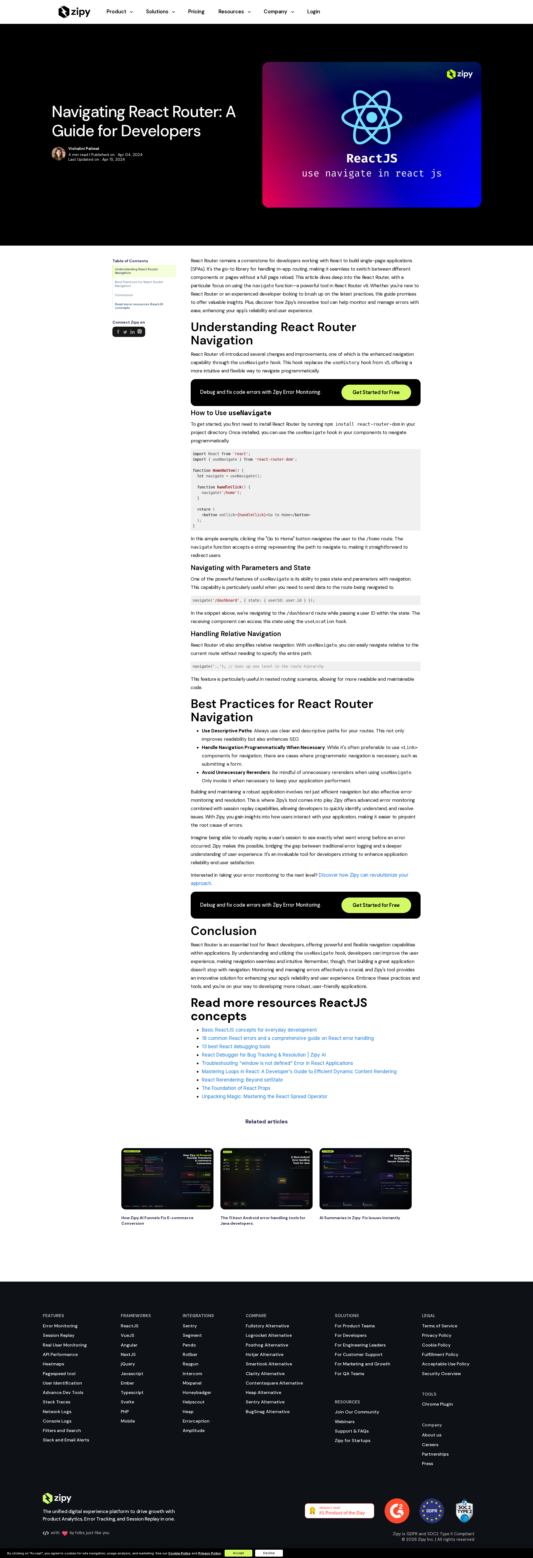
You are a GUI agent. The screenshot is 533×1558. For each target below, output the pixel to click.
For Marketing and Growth (362, 1364)
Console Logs (57, 1421)
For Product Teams (355, 1326)
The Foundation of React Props (236, 1088)
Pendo (189, 1345)
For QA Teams (349, 1374)
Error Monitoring (60, 1326)
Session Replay (58, 1335)
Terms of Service (439, 1326)
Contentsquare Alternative (274, 1383)
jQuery (128, 1364)
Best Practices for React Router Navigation (139, 284)
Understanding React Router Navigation (136, 271)
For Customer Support (359, 1354)
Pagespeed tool (59, 1374)
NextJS (128, 1354)
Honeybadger (197, 1392)
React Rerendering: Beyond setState (242, 1080)
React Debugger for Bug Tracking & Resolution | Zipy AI (264, 1055)
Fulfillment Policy (440, 1354)
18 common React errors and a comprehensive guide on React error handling (288, 1038)
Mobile (128, 1421)
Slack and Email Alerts (66, 1440)
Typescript (132, 1392)
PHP (125, 1412)
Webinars (345, 1422)
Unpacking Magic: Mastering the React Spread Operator (264, 1096)
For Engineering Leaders (360, 1345)
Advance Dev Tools (63, 1392)
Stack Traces (56, 1402)
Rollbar (190, 1354)
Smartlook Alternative (269, 1364)
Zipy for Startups (352, 1440)
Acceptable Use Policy (445, 1364)
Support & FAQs (352, 1431)
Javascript (132, 1374)
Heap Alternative (263, 1392)
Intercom (192, 1374)
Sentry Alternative (265, 1402)
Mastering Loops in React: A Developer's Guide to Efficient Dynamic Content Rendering (299, 1071)
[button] (126, 12)
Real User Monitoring (65, 1345)
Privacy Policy (436, 1335)
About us (431, 1435)
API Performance (60, 1354)
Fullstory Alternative (267, 1326)
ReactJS (130, 1326)
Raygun (190, 1364)
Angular (129, 1345)
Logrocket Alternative (269, 1335)
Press (427, 1463)
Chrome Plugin (437, 1404)
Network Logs (57, 1412)
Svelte (127, 1402)
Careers (430, 1445)
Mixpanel (192, 1383)
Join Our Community (357, 1412)
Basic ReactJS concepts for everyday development (259, 1030)
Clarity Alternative (265, 1374)
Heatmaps (53, 1364)
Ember (127, 1383)
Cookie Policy (436, 1345)
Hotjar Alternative (264, 1354)
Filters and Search (62, 1430)
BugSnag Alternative (268, 1412)
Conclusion (124, 295)
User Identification (62, 1383)
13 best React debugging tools (236, 1046)
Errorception (196, 1421)
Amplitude (194, 1430)
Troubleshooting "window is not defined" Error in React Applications (277, 1063)
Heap (188, 1412)
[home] (74, 12)
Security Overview (441, 1374)
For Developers (350, 1335)
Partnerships (435, 1454)
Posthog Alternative (267, 1345)
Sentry (190, 1326)
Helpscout (194, 1402)
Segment (192, 1335)
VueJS (127, 1335)
